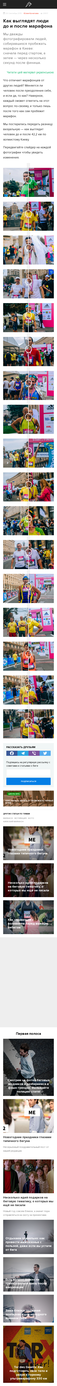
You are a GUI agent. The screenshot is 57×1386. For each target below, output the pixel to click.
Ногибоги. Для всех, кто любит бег (28, 4)
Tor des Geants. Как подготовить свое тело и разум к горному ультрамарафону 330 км (29, 1372)
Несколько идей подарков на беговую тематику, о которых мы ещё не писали (28, 1201)
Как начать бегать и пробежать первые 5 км (29, 802)
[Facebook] (11, 753)
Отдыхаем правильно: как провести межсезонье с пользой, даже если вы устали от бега (28, 1244)
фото (31, 818)
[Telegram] (22, 753)
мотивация (20, 818)
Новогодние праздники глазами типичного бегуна (27, 1139)
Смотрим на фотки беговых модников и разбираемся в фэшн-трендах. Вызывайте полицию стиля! (29, 1086)
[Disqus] (28, 983)
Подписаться (28, 781)
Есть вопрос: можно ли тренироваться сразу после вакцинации (26, 1283)
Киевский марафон (13, 821)
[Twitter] (45, 753)
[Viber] (34, 753)
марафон (8, 818)
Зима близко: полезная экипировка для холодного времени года (26, 1314)
